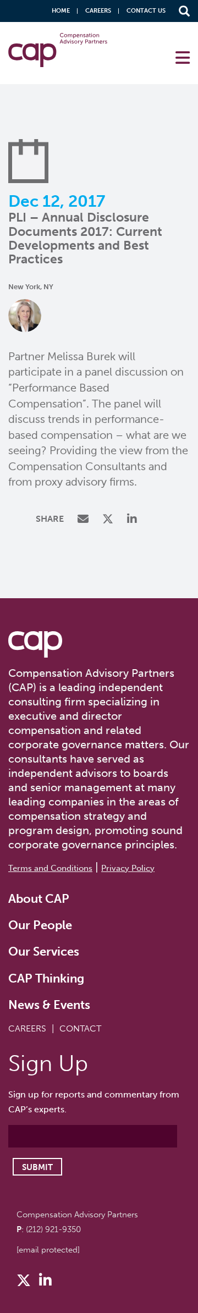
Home (61, 10)
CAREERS (27, 1028)
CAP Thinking (46, 978)
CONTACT (80, 1028)
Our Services (43, 951)
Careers (98, 10)
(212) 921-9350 (53, 1229)
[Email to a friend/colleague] (84, 520)
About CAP (38, 898)
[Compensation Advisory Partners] (35, 644)
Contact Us (146, 10)
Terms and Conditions (50, 868)
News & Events (49, 1004)
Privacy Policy (128, 868)
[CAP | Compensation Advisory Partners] (57, 50)
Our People (40, 925)
